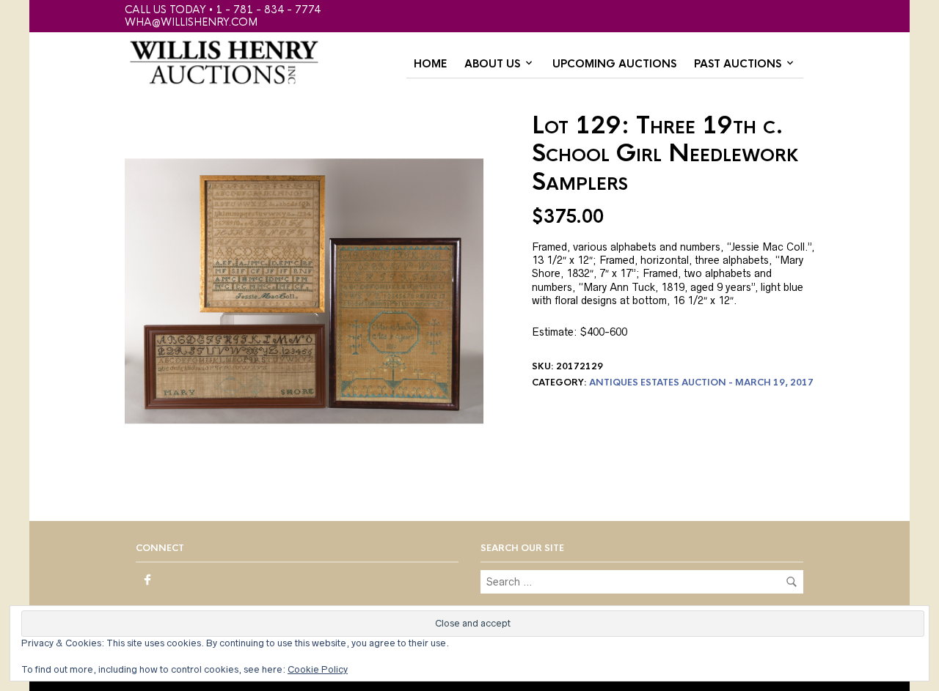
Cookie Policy (318, 669)
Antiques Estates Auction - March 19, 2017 (701, 382)
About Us (492, 63)
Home (430, 63)
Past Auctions (737, 63)
